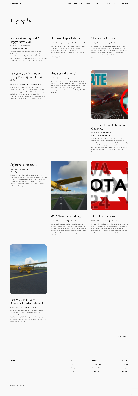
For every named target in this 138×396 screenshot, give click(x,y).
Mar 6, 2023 (95, 132)
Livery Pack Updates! (104, 38)
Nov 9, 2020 (54, 221)
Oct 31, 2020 (95, 221)
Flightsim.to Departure (23, 165)
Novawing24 (15, 3)
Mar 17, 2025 (14, 84)
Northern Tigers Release (65, 38)
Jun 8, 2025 (54, 43)
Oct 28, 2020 (14, 307)
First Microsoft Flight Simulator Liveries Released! (26, 301)
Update (17, 48)
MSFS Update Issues (103, 216)
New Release (76, 43)
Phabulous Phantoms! (63, 73)
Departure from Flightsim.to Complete (108, 127)
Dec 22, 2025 (14, 45)
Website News (25, 48)
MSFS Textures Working (66, 216)
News (13, 48)
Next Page (123, 336)
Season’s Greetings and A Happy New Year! (25, 40)
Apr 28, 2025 (95, 43)
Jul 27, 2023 (54, 78)
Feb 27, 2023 (14, 169)
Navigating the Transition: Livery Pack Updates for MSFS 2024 (28, 77)
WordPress (22, 385)
